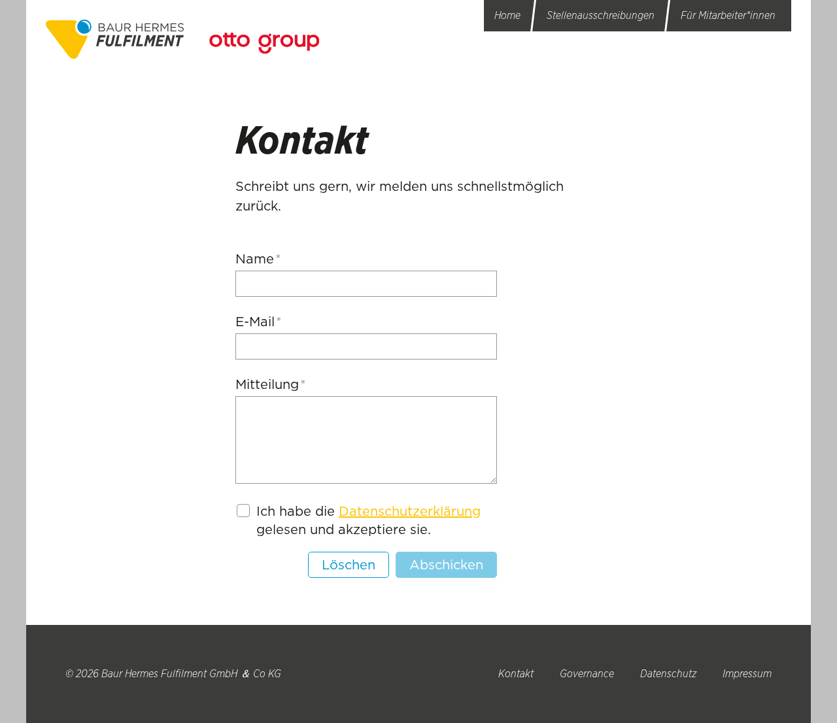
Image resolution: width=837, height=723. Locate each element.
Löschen (348, 565)
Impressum (747, 673)
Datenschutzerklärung (410, 511)
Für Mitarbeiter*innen (728, 15)
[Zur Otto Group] (264, 43)
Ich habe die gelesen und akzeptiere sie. (368, 520)
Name (258, 259)
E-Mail (258, 321)
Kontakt (516, 673)
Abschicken (446, 565)
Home (507, 15)
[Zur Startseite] (115, 39)
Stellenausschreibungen (601, 15)
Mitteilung (270, 384)
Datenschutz (668, 673)
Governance (587, 673)
